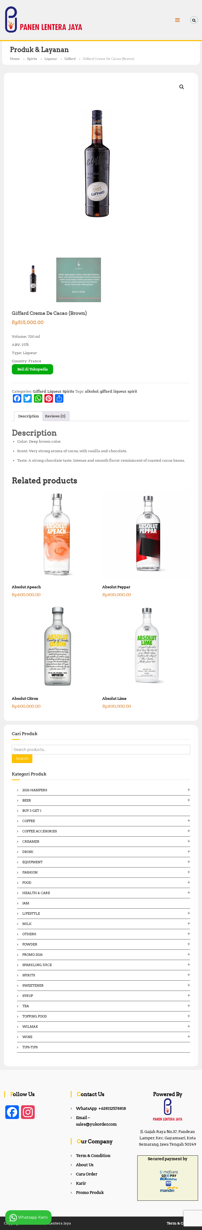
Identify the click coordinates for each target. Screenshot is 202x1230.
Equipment (32, 862)
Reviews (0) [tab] (55, 416)
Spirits (32, 59)
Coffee (28, 821)
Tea (25, 1006)
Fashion (30, 872)
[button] (181, 87)
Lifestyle (31, 913)
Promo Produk (90, 1192)
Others (29, 934)
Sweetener (33, 985)
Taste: (22, 460)
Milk (27, 924)
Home (15, 59)
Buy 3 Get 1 (31, 811)
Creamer (30, 841)
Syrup (27, 996)
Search (22, 758)
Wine (27, 1037)
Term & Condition (93, 1155)
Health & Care (36, 893)
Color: (23, 441)
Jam (25, 903)
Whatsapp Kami (32, 1217)
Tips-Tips (30, 1047)
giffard (106, 391)
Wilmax (30, 1027)
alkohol (92, 391)
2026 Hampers (34, 790)
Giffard (69, 59)
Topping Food (34, 1016)
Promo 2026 (32, 955)
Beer (26, 800)
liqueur (119, 391)
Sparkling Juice (37, 965)
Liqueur (50, 59)
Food (26, 883)
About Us (84, 1165)
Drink (27, 852)
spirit (132, 391)
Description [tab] (28, 416)
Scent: (23, 451)
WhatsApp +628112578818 (101, 1108)
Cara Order (86, 1174)
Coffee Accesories (39, 831)
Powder (29, 944)
